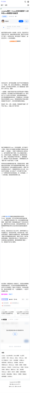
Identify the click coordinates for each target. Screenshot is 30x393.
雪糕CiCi (15, 374)
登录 (15, 334)
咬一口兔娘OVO (5, 360)
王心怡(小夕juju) (16, 367)
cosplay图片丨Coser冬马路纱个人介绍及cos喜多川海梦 (22, 313)
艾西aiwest (4, 371)
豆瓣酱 (17, 371)
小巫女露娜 (15, 360)
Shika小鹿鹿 (16, 355)
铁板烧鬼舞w (9, 374)
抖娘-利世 (8, 216)
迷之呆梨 (3, 374)
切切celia (12, 358)
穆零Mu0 (8, 369)
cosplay (3, 355)
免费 (6, 5)
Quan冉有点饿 (9, 355)
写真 (8, 358)
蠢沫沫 (9, 371)
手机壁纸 (16, 362)
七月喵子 (3, 358)
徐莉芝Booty (10, 362)
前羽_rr (16, 358)
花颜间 (18, 382)
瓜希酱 (3, 369)
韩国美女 (24, 374)
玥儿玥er (26, 367)
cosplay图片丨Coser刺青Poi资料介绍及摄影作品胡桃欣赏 (7, 313)
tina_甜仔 (22, 355)
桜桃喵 (20, 364)
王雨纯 (22, 367)
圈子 (2, 5)
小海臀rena (21, 360)
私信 (26, 21)
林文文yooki (11, 364)
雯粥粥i (19, 374)
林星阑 (16, 364)
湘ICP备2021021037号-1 (15, 384)
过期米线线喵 (22, 371)
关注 (21, 21)
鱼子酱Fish (10, 376)
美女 (18, 369)
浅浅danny (4, 367)
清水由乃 (9, 367)
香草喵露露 (4, 376)
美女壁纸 (22, 369)
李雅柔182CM (5, 364)
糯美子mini (13, 369)
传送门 (10, 294)
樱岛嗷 (24, 364)
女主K (11, 360)
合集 (26, 358)
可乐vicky (21, 358)
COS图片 (4, 16)
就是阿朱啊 (4, 362)
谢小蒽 (13, 371)
